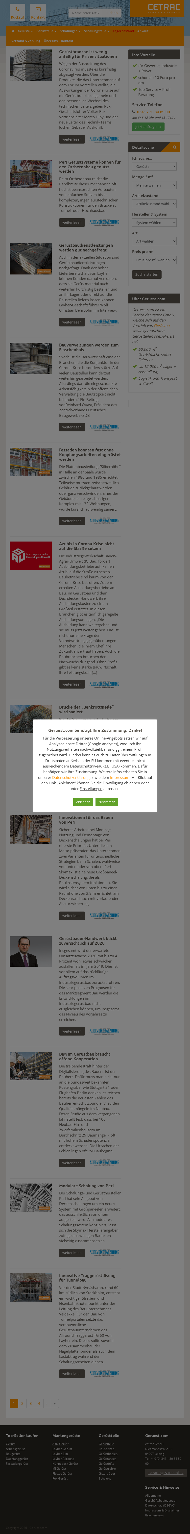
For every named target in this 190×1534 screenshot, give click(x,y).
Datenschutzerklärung (71, 777)
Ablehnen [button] (83, 802)
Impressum (119, 777)
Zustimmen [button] (106, 802)
